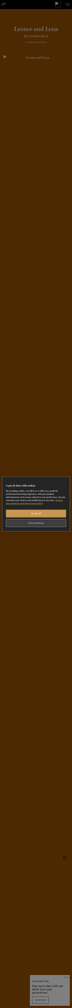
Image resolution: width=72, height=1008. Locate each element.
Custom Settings (36, 523)
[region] (36, 504)
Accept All (36, 513)
